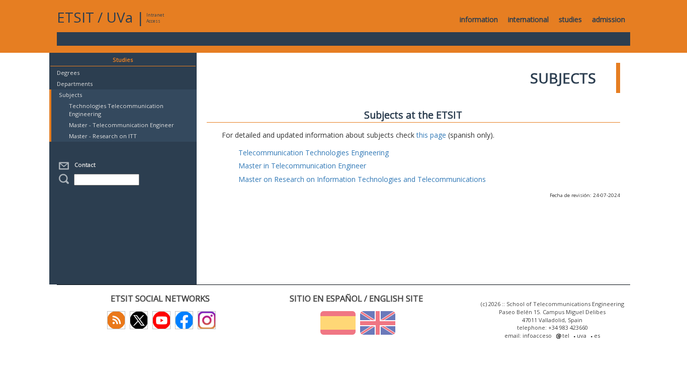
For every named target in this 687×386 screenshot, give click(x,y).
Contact (83, 164)
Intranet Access (155, 18)
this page (431, 135)
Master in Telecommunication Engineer (302, 165)
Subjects (70, 95)
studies (570, 19)
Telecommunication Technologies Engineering (313, 152)
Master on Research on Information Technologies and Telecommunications (362, 179)
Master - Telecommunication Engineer (121, 125)
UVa (119, 17)
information (479, 19)
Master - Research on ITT (103, 136)
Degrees (68, 72)
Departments (75, 83)
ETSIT (75, 17)
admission (608, 19)
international (528, 19)
